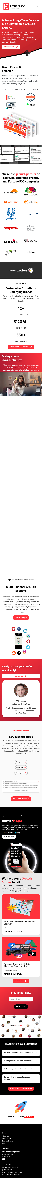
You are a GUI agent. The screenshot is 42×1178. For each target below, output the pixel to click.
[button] (37, 6)
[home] (14, 6)
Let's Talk (29, 1116)
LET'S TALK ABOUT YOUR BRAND (21, 1089)
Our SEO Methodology (21, 799)
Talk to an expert (21, 618)
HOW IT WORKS (9, 836)
